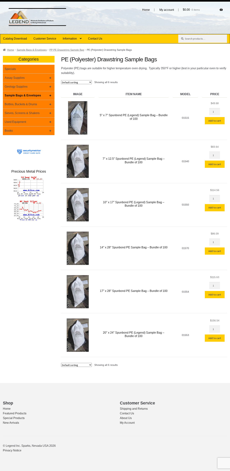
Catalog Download (15, 38)
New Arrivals (11, 422)
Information (70, 38)
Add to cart (214, 120)
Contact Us (95, 38)
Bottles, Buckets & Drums (28, 104)
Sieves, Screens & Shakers (28, 113)
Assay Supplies (28, 78)
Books (28, 131)
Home (146, 9)
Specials (10, 68)
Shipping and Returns (134, 408)
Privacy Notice (12, 450)
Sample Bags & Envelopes (32, 49)
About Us (126, 418)
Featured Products (14, 413)
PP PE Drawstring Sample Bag (66, 49)
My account (166, 9)
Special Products (14, 418)
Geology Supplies (28, 87)
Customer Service (44, 38)
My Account (127, 422)
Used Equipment (28, 122)
